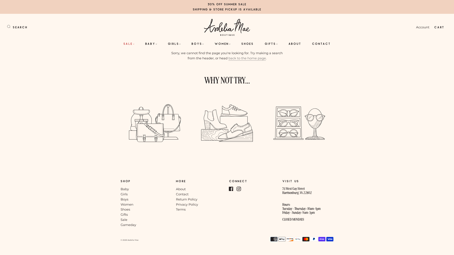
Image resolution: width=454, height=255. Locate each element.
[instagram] (239, 189)
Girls (173, 44)
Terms (181, 209)
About (295, 44)
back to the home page (247, 58)
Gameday (128, 225)
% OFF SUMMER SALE (229, 4)
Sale (128, 44)
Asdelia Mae (133, 240)
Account (422, 27)
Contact (321, 44)
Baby (150, 44)
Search (20, 27)
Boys (197, 44)
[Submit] (11, 26)
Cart (439, 27)
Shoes (247, 44)
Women (222, 44)
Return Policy (186, 199)
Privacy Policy (187, 204)
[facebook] (231, 189)
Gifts (270, 44)
